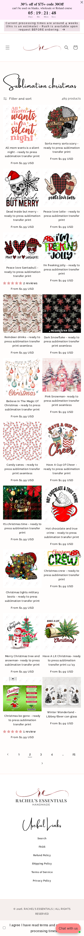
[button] (7, 47)
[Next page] (42, 763)
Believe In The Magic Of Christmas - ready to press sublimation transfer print (22, 405)
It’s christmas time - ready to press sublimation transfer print (22, 528)
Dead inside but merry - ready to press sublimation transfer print (22, 216)
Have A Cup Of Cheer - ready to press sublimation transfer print (62, 469)
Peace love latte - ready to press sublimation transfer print (61, 216)
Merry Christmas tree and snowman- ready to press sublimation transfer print (22, 660)
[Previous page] (7, 754)
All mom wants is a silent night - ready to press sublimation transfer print (22, 152)
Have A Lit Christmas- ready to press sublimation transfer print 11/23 (62, 660)
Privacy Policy (42, 880)
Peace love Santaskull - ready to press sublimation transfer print (22, 272)
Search (42, 838)
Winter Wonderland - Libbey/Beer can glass (61, 714)
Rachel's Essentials (38, 909)
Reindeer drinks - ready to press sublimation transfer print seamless (22, 341)
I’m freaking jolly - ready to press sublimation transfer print (61, 269)
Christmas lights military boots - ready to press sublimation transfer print (22, 596)
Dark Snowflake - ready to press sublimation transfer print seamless (62, 341)
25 (74, 754)
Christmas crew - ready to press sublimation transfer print (62, 575)
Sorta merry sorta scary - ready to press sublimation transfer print (62, 148)
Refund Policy (42, 855)
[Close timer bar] (82, 2)
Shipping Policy (42, 863)
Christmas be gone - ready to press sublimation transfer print (22, 720)
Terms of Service (42, 872)
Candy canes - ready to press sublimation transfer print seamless (22, 469)
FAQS (42, 846)
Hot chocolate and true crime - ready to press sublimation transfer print (61, 533)
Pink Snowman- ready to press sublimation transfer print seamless (62, 401)
